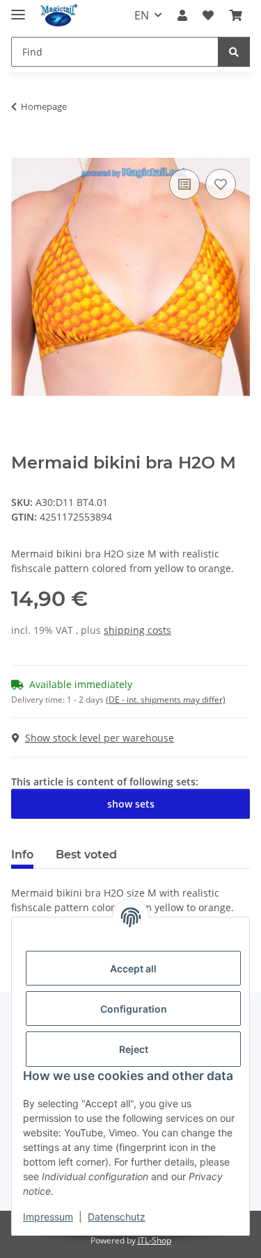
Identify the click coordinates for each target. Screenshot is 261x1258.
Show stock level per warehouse (99, 737)
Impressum (48, 1217)
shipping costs (137, 630)
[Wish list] (208, 15)
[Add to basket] (22, 150)
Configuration (133, 1009)
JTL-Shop (154, 1240)
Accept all (133, 968)
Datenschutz (116, 1217)
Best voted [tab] (86, 854)
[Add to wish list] (220, 184)
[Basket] (236, 15)
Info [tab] (22, 854)
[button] (182, 15)
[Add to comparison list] (184, 184)
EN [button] (141, 15)
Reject (133, 1049)
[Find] (234, 52)
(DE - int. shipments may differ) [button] (166, 699)
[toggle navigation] (18, 8)
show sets (131, 803)
